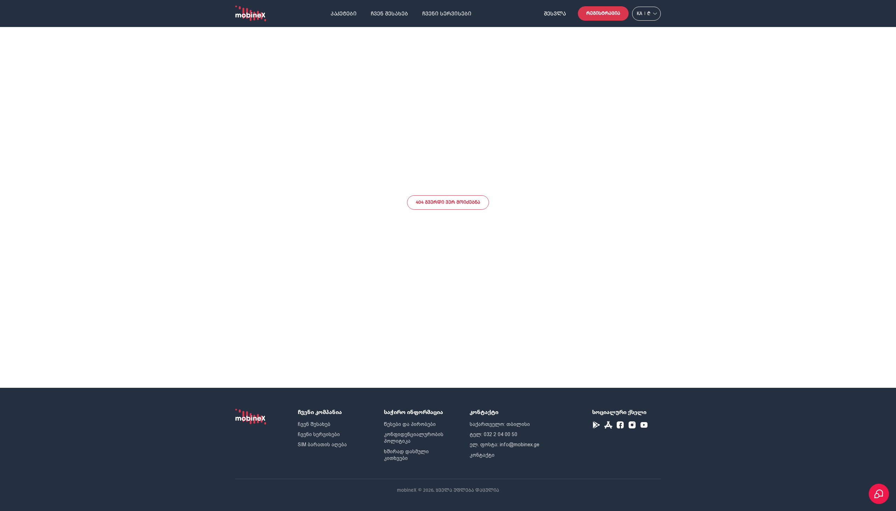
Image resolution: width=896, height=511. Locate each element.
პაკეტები (344, 13)
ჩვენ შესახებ (389, 13)
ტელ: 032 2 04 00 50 (493, 434)
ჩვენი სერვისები (446, 13)
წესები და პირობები (410, 424)
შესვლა (555, 13)
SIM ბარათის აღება (322, 444)
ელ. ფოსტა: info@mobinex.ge (504, 444)
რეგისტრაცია (603, 13)
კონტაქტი (482, 455)
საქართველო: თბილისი (500, 424)
